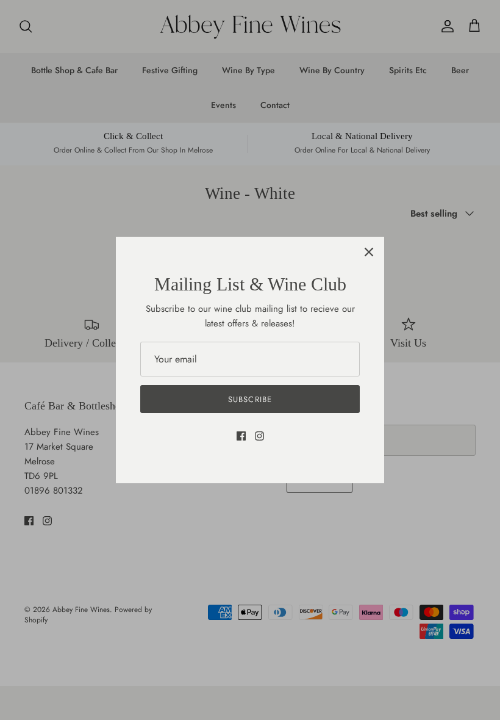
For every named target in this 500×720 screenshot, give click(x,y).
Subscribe (249, 399)
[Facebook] (241, 436)
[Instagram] (259, 436)
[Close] (368, 252)
